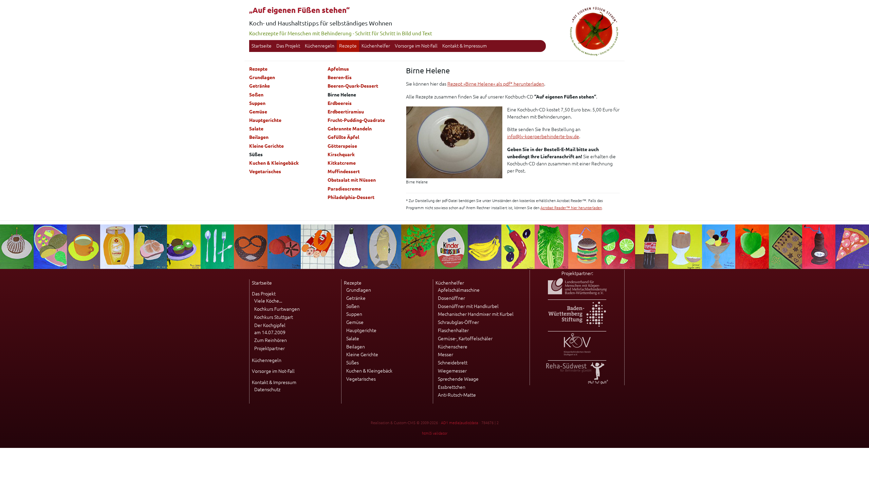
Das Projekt (288, 46)
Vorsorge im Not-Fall (416, 46)
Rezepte (348, 46)
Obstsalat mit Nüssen (352, 180)
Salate (256, 128)
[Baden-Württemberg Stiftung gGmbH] (577, 325)
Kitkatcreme (342, 163)
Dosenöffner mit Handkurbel (468, 306)
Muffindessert (344, 171)
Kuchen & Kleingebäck (274, 163)
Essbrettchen (451, 387)
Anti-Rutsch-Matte (457, 395)
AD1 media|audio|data (459, 423)
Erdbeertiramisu (346, 111)
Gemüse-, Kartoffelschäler (465, 338)
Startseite (262, 46)
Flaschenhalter (453, 330)
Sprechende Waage (458, 379)
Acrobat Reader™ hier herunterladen (571, 208)
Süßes (352, 362)
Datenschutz (267, 389)
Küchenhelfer (376, 46)
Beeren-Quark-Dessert (353, 86)
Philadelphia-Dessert (351, 197)
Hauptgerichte (265, 120)
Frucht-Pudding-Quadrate (356, 120)
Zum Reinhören (270, 340)
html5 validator (434, 433)
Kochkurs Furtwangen (277, 309)
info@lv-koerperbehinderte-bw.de (543, 136)
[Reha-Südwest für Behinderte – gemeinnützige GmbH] (577, 382)
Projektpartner (269, 348)
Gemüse (258, 111)
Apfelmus (338, 69)
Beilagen (259, 137)
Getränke (259, 86)
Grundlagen (262, 77)
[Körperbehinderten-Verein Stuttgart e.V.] (577, 354)
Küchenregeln (319, 46)
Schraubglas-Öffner (458, 322)
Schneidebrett (452, 362)
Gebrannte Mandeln (350, 128)
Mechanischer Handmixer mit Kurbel (476, 314)
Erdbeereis (340, 103)
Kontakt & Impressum (464, 46)
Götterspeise (342, 146)
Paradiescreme (344, 189)
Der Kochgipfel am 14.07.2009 (269, 329)
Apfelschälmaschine (459, 290)
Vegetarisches (265, 171)
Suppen (257, 103)
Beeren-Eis (340, 77)
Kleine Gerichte (266, 146)
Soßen (256, 94)
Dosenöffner (451, 298)
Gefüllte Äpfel (343, 137)
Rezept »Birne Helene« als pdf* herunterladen (495, 84)
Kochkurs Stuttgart (273, 317)
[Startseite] (594, 55)
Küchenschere (452, 346)
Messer (445, 354)
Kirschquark (341, 154)
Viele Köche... (268, 301)
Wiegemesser (452, 371)
